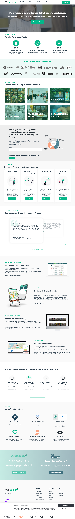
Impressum (61, 495)
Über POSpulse (51, 493)
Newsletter (51, 497)
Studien (50, 499)
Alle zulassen (66, 505)
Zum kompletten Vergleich (37, 395)
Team (50, 495)
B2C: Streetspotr (39, 497)
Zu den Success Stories (37, 249)
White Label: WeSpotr (40, 499)
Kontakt (37, 495)
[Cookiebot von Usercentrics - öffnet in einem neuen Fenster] (7, 517)
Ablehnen (66, 511)
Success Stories (39, 493)
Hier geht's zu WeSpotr (56, 472)
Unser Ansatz (38, 491)
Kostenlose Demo (37, 22)
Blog (49, 501)
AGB (60, 491)
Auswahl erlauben (65, 508)
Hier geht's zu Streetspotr (19, 472)
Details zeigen (58, 516)
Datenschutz (61, 493)
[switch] (31, 517)
